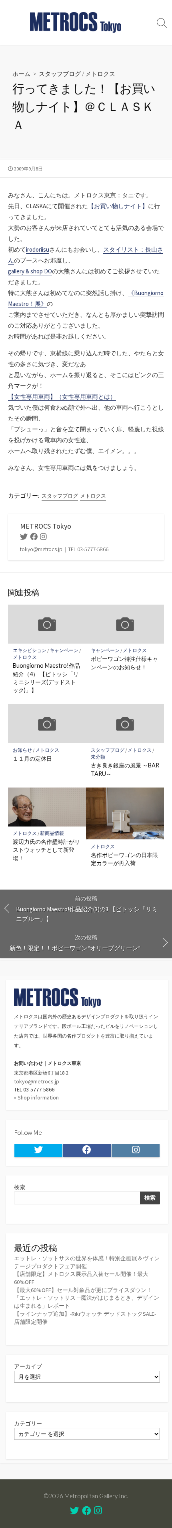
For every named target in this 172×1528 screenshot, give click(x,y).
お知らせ (22, 750)
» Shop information (36, 1097)
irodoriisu (37, 249)
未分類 (98, 757)
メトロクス (100, 73)
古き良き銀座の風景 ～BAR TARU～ (125, 769)
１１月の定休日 (32, 758)
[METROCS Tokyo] (76, 22)
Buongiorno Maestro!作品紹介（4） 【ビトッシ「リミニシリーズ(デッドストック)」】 (46, 677)
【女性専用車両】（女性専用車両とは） (62, 396)
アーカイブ (28, 1366)
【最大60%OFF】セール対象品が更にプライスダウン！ (83, 1290)
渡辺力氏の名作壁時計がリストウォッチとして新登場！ (46, 849)
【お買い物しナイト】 (118, 206)
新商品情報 (52, 833)
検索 (19, 1187)
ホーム (21, 73)
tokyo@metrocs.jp (36, 1081)
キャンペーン (64, 650)
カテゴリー (28, 1423)
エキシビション (29, 650)
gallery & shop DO (30, 271)
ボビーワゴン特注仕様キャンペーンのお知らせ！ (124, 662)
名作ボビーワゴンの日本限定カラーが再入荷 (124, 858)
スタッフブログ (60, 73)
